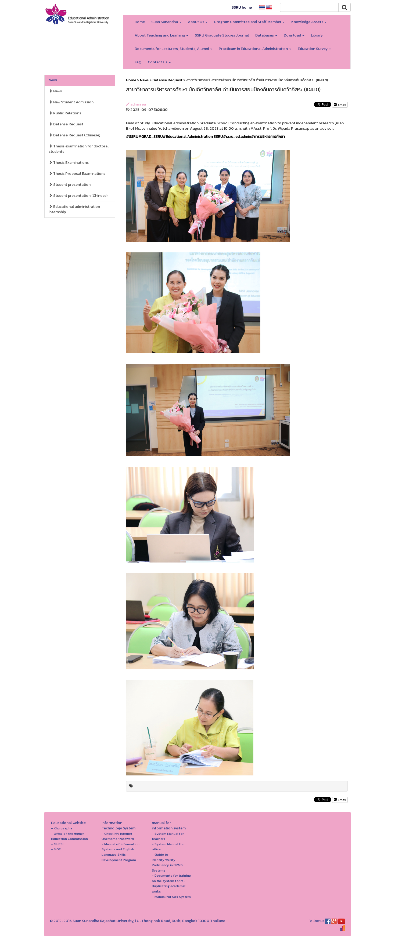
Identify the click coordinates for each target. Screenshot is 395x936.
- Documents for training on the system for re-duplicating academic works (171, 883)
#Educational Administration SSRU (193, 136)
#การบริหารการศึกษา (268, 136)
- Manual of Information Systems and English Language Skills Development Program (120, 851)
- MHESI (57, 844)
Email (341, 104)
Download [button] (293, 35)
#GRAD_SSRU (150, 136)
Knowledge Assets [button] (307, 22)
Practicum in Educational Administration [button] (254, 49)
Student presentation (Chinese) (79, 195)
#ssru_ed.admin (237, 136)
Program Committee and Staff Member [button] (248, 22)
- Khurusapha (61, 828)
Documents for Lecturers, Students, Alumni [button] (172, 49)
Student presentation (71, 184)
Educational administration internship (74, 209)
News (53, 80)
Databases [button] (265, 35)
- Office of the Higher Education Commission (69, 836)
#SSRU (132, 136)
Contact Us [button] (158, 62)
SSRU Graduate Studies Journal (222, 35)
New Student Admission (73, 102)
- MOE (56, 849)
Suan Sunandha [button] (165, 22)
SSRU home (242, 7)
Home (140, 22)
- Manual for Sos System (171, 896)
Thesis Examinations (70, 162)
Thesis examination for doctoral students (79, 148)
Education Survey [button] (313, 49)
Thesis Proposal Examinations (78, 173)
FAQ (138, 62)
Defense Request (67, 124)
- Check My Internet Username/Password (118, 836)
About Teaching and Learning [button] (160, 35)
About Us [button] (196, 22)
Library (317, 35)
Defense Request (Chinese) (76, 135)
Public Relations (66, 113)
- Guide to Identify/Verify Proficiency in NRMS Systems (167, 862)
